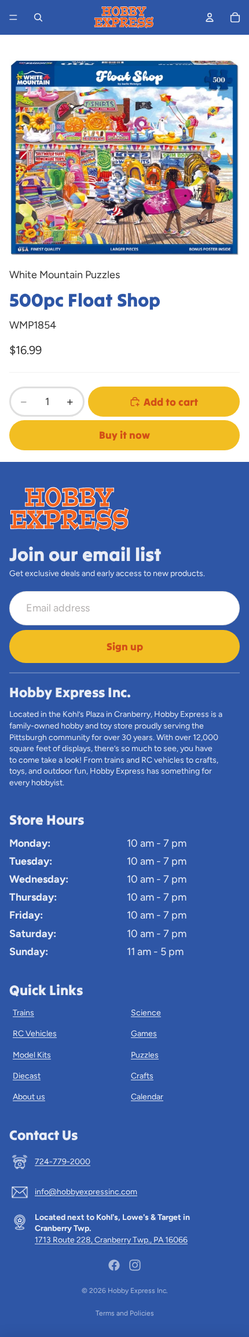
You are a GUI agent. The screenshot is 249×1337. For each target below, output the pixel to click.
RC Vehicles (35, 1034)
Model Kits (32, 1055)
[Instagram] (135, 1265)
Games (144, 1034)
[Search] (38, 17)
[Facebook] (114, 1265)
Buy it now (124, 435)
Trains (23, 1013)
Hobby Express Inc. (138, 1291)
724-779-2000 (62, 1162)
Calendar (147, 1097)
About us (29, 1097)
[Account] (209, 17)
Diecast (27, 1076)
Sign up (125, 646)
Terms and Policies (125, 1313)
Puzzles (145, 1055)
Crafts (142, 1076)
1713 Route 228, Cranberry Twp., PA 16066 (111, 1240)
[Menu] (13, 17)
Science (146, 1013)
